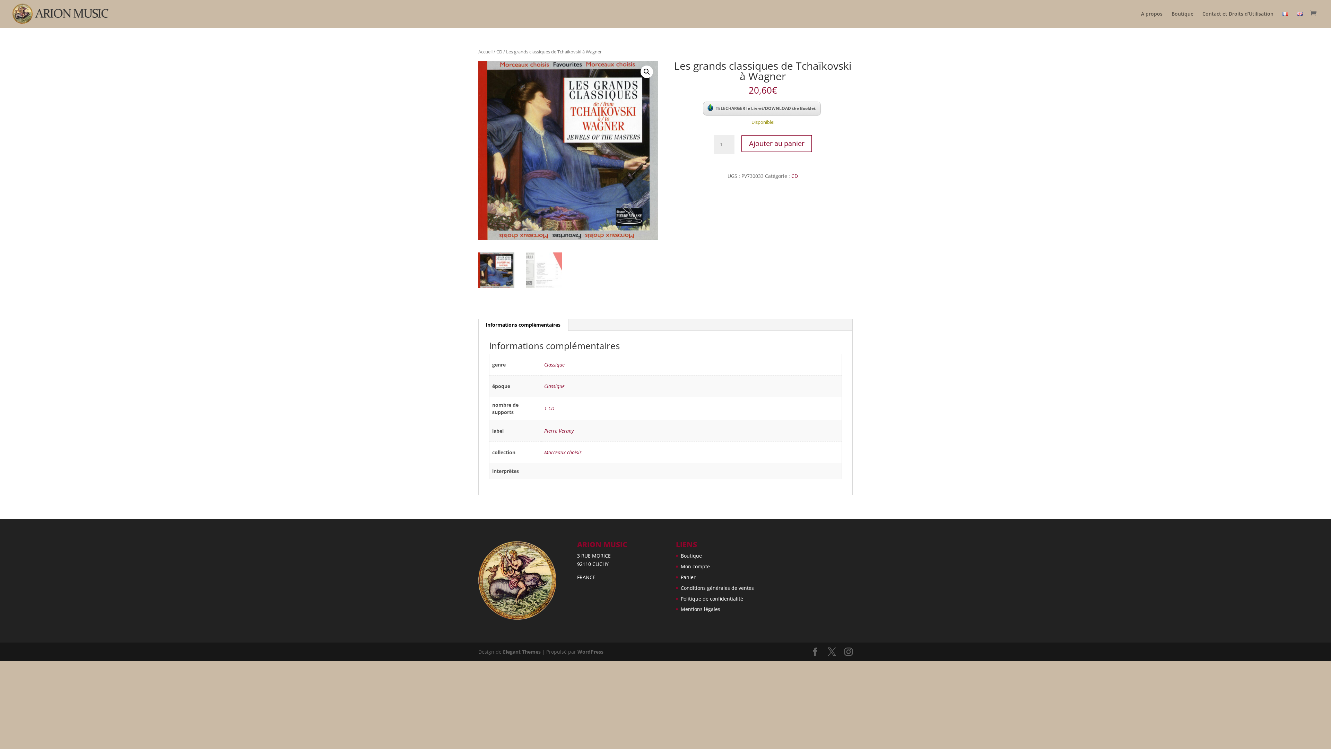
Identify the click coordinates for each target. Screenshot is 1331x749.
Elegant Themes (522, 651)
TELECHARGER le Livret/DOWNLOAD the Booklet (766, 108)
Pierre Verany (559, 431)
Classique (554, 364)
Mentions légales (700, 609)
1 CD (549, 408)
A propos (1152, 14)
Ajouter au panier (776, 143)
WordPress (590, 651)
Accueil (485, 52)
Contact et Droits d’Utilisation (1237, 14)
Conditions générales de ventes (717, 588)
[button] (647, 72)
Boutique (1182, 14)
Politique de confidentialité (712, 598)
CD (499, 52)
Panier (688, 577)
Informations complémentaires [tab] (523, 324)
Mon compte (695, 566)
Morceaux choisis (563, 452)
